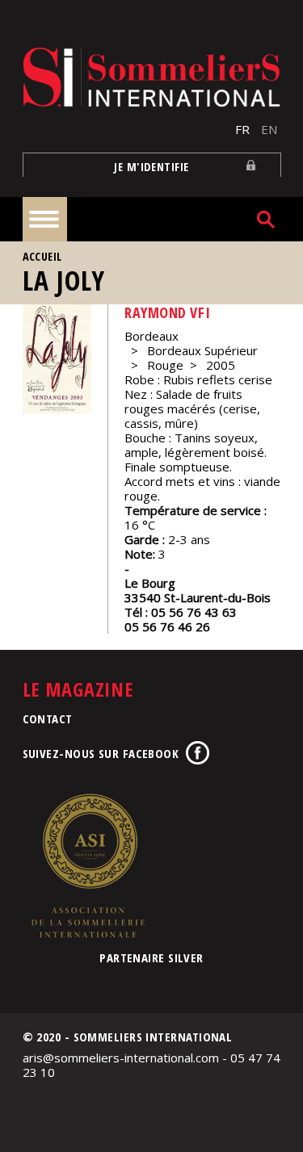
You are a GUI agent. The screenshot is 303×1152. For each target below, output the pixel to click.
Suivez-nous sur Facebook (101, 753)
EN (269, 129)
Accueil (42, 256)
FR (242, 129)
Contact (48, 718)
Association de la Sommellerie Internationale (87, 865)
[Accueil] (152, 77)
